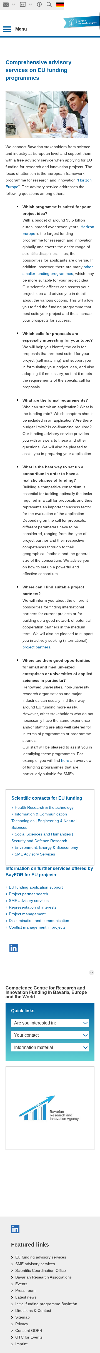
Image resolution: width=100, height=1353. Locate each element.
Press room (25, 1290)
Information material (33, 1047)
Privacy (21, 1324)
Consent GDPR (28, 1330)
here (65, 760)
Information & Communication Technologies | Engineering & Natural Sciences (43, 821)
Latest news (25, 1297)
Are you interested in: (35, 1023)
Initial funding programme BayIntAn (46, 1304)
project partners (36, 647)
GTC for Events (28, 1337)
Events (21, 1284)
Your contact (26, 1035)
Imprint (21, 1344)
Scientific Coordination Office (40, 1270)
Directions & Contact (33, 1310)
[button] (14, 948)
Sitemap (22, 1317)
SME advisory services (35, 1264)
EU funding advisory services (40, 1257)
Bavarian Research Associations (43, 1277)
